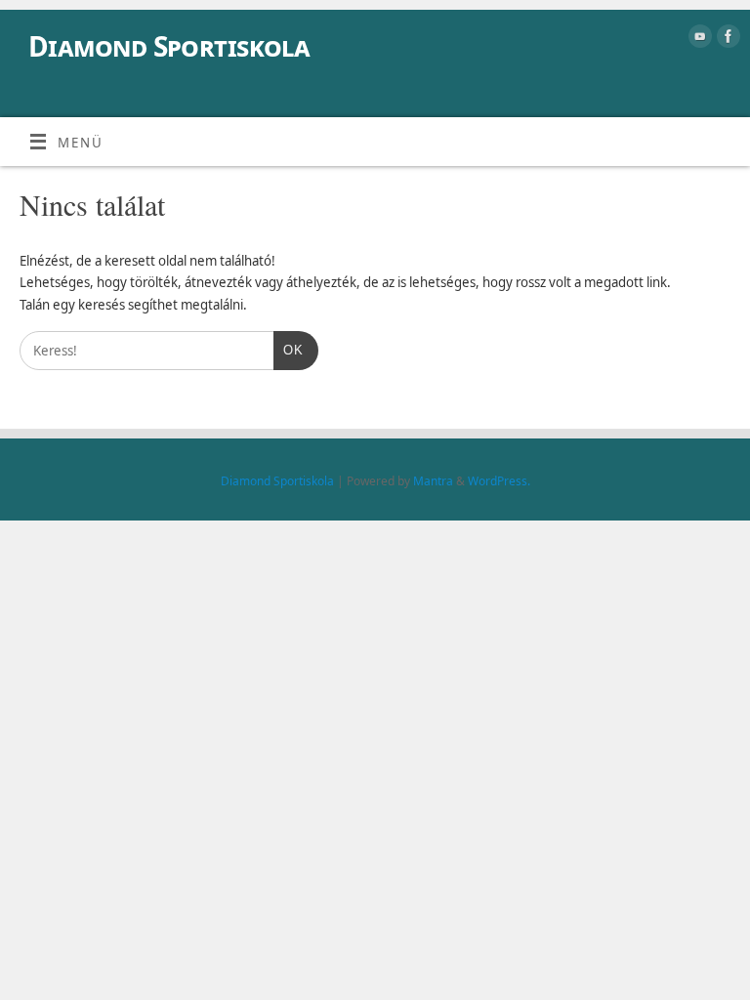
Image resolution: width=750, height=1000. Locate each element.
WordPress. (499, 481)
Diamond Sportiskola (169, 46)
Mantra (433, 481)
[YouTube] (698, 39)
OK (288, 350)
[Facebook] (726, 39)
